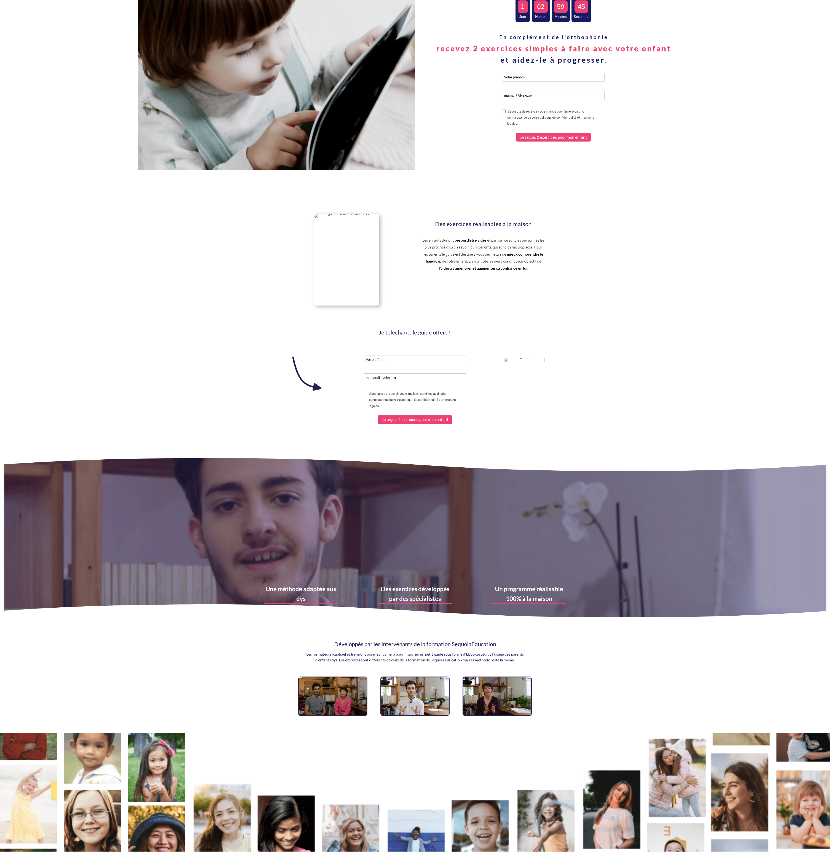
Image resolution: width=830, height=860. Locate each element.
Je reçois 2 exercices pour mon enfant (553, 137)
